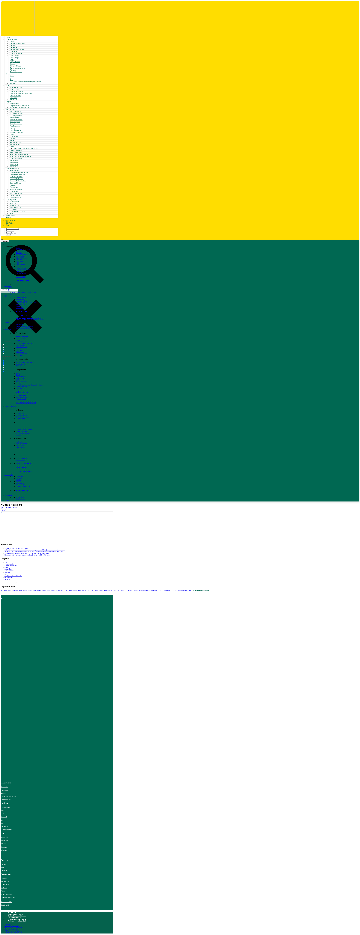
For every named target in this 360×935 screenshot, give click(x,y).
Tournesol (13, 83)
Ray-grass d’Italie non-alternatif (25, 362)
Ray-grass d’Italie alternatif (24, 343)
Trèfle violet (19, 366)
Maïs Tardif (19, 306)
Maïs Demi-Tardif (21, 304)
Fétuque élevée (20, 378)
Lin (9, 289)
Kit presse (4, 793)
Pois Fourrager (20, 345)
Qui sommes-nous (6, 799)
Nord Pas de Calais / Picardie (13, 576)
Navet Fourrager (21, 342)
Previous (3, 509)
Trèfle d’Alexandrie (21, 347)
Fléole (17, 380)
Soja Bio (18, 480)
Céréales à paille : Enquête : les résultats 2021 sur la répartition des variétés (26, 553)
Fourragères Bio (20, 485)
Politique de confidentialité (17, 921)
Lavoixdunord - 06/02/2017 (142, 590)
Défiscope (4, 850)
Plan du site (4, 787)
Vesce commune (20, 460)
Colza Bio (19, 478)
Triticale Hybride (21, 268)
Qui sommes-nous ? (15, 917)
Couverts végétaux (6, 829)
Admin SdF (14, 507)
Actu (5, 562)
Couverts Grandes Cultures (24, 430)
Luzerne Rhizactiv (21, 386)
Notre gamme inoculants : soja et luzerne (27, 82)
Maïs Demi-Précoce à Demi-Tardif (26, 303)
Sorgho (8, 101)
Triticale (18, 266)
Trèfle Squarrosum (21, 353)
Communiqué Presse (15, 914)
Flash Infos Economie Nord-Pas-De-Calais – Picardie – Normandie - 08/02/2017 (43, 590)
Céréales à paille (9, 564)
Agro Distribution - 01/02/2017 (10, 590)
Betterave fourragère (17, 132)
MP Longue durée (21, 399)
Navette (18, 340)
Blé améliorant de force (17, 43)
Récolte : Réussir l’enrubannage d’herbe (16, 548)
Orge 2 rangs (19, 259)
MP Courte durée (21, 395)
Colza (10, 287)
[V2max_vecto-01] (57, 540)
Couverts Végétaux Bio (17, 211)
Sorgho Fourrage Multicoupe (19, 107)
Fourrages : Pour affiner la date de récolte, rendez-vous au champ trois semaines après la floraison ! (33, 551)
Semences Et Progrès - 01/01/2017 (161, 590)
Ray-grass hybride (21, 364)
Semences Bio (8, 475)
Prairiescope (4, 840)
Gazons (6, 500)
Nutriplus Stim (5, 881)
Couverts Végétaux (10, 406)
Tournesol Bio (20, 483)
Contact (7, 225)
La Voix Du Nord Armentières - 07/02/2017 (80, 590)
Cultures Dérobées (21, 415)
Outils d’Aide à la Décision (17, 916)
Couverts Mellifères (21, 431)
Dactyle (18, 375)
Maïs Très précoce (21, 297)
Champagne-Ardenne (10, 565)
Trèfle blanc (19, 388)
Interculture (7, 572)
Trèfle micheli (20, 348)
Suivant (3, 510)
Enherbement (20, 413)
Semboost (4, 888)
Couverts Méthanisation (23, 433)
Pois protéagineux (16, 72)
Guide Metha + (20, 499)
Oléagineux (7, 286)
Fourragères (8, 329)
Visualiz (3, 844)
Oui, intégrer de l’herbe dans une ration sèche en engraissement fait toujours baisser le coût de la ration (34, 550)
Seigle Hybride (20, 264)
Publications (4, 790)
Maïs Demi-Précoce (21, 301)
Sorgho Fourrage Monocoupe (24, 326)
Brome (18, 373)
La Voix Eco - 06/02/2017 (126, 590)
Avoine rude (19, 442)
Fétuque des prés (21, 376)
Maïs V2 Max (14, 99)
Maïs (7, 85)
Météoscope (4, 837)
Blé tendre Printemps (22, 254)
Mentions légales (11, 796)
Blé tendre (19, 253)
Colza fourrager (20, 338)
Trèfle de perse (20, 350)
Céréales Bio (19, 476)
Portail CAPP (5, 905)
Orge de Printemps (21, 258)
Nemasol (18, 435)
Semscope (4, 847)
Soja (11, 80)
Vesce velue (19, 355)
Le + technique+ (21, 497)
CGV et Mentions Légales (17, 919)
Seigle (17, 263)
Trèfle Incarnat (20, 352)
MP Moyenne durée (21, 397)
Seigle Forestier (20, 447)
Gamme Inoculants (6, 894)
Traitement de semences (18, 68)
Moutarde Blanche (21, 443)
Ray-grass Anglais (21, 381)
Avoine (18, 248)
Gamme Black (5, 884)
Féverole (18, 271)
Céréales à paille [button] (9, 246)
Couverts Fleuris (21, 418)
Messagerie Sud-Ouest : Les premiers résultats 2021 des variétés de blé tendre (27, 555)
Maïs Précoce (20, 299)
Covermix (4, 878)
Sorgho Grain (20, 324)
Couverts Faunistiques (22, 417)
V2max (3, 891)
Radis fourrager (20, 445)
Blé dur (18, 251)
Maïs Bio (18, 481)
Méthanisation (8, 495)
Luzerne (18, 383)
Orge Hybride (20, 256)
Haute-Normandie (9, 571)
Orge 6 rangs (19, 261)
